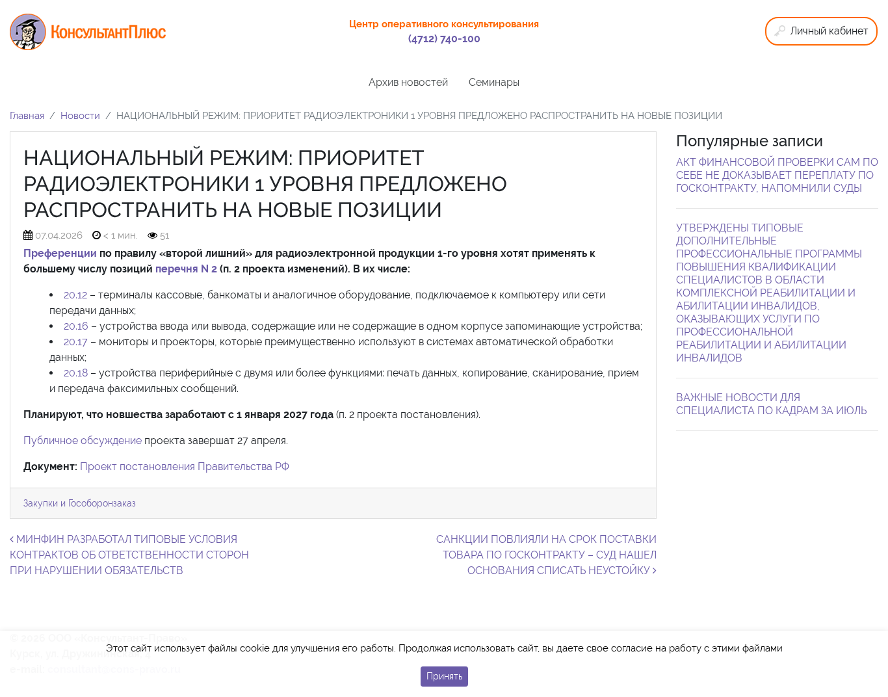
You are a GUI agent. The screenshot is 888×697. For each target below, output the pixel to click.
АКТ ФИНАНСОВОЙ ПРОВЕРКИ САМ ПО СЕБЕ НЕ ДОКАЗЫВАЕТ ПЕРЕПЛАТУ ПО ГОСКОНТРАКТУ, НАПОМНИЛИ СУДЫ (777, 175)
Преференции (60, 253)
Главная (27, 116)
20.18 (76, 373)
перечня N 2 (186, 269)
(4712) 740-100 (444, 39)
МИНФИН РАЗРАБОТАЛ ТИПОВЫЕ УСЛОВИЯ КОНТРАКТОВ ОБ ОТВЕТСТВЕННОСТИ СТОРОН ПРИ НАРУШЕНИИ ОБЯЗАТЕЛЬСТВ (129, 555)
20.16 (76, 326)
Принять (444, 676)
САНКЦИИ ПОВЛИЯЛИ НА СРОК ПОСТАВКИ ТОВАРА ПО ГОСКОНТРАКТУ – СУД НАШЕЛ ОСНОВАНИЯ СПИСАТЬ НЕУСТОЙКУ (546, 555)
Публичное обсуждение (82, 440)
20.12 (75, 295)
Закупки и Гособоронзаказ (79, 502)
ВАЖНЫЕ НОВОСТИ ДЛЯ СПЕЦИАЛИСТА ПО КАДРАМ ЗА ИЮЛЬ (771, 404)
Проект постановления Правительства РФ (184, 466)
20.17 (76, 341)
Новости (80, 116)
